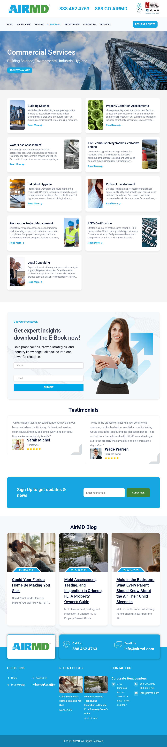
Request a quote (145, 24)
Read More (34, 125)
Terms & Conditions (45, 684)
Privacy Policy (18, 684)
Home (14, 678)
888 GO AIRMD (111, 9)
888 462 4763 (74, 9)
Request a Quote (20, 70)
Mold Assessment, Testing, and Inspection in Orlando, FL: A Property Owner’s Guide (96, 705)
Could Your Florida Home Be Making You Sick (70, 700)
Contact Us (41, 678)
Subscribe (138, 492)
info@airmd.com (139, 649)
